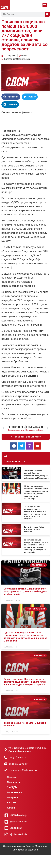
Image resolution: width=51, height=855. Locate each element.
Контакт (11, 802)
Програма (12, 797)
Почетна (12, 777)
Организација (14, 792)
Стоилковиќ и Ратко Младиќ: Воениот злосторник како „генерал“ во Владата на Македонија (25, 591)
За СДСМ (12, 787)
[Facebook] (13, 446)
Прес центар (14, 782)
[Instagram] (29, 446)
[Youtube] (37, 446)
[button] (44, 5)
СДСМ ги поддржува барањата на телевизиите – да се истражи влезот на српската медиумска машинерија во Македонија (25, 636)
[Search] (47, 14)
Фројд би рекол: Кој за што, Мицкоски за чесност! (34, 529)
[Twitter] (21, 446)
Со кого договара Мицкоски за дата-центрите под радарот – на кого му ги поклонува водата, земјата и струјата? (25, 682)
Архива (11, 807)
